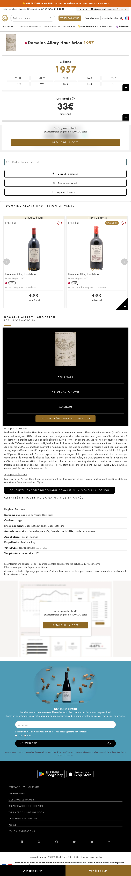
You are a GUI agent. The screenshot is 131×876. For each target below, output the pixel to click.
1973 (65, 83)
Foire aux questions (22, 831)
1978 (89, 78)
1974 (41, 83)
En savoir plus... (41, 547)
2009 (42, 78)
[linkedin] (92, 841)
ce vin (32, 870)
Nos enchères (50, 26)
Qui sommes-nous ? (21, 799)
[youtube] (74, 841)
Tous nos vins (8, 26)
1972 (89, 83)
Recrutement (17, 793)
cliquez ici (22, 9)
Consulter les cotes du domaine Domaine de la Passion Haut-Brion (59, 490)
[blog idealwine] (109, 841)
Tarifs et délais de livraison (27, 812)
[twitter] (39, 841)
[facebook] (22, 841)
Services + (67, 26)
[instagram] (56, 841)
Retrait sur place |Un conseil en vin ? (33, 9)
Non (29, 735)
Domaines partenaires (23, 818)
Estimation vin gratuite (24, 787)
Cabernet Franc (56, 526)
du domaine (67, 174)
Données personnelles (91, 856)
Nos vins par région (29, 26)
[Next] (124, 261)
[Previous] (6, 261)
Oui (20, 735)
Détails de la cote (65, 142)
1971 (113, 83)
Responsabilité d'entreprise (26, 805)
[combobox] (122, 9)
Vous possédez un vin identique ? (65, 418)
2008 (65, 78)
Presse (13, 824)
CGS (76, 856)
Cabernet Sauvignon (35, 526)
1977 (113, 78)
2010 (18, 78)
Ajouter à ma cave (68, 192)
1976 (18, 83)
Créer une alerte (68, 183)
